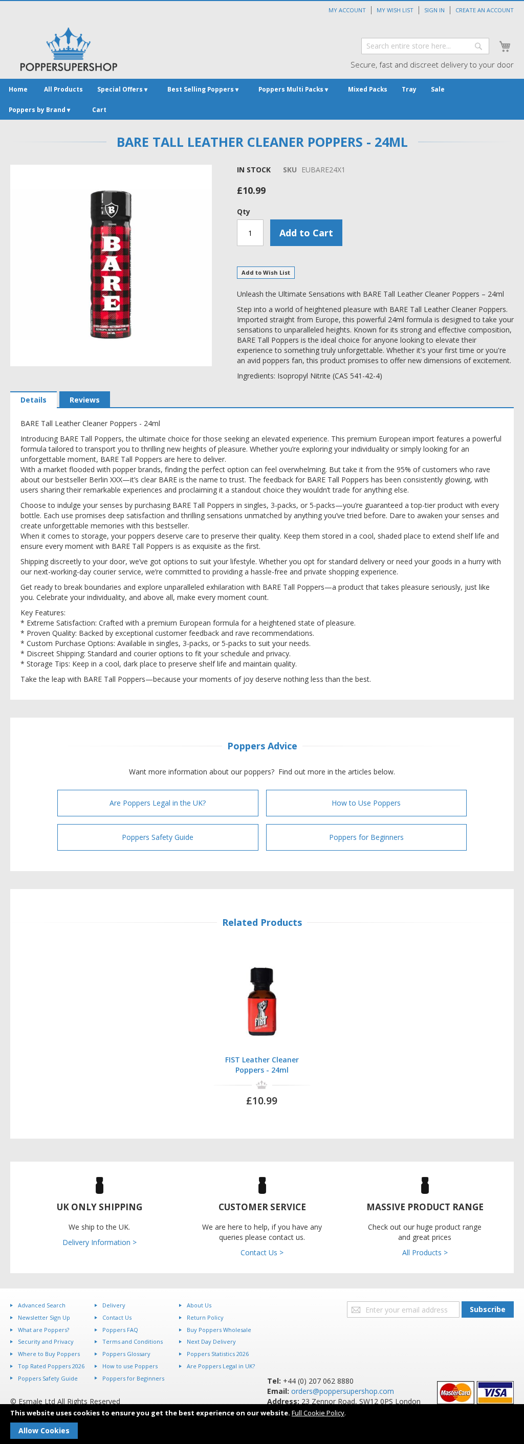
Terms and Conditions (132, 1341)
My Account (347, 10)
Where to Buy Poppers (49, 1354)
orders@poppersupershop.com (342, 1391)
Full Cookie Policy (318, 1412)
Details (33, 400)
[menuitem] (18, 89)
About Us (199, 1305)
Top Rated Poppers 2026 (51, 1366)
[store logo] (68, 49)
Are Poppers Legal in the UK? (158, 803)
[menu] (262, 99)
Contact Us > (262, 1252)
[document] (262, 1424)
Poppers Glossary (126, 1354)
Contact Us (117, 1317)
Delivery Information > (99, 1242)
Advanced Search (42, 1305)
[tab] (33, 399)
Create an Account (484, 10)
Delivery (113, 1305)
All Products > (425, 1252)
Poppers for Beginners (366, 837)
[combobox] (425, 46)
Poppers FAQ (120, 1330)
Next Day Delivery (211, 1341)
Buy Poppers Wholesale (219, 1330)
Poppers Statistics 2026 (218, 1354)
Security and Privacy (46, 1341)
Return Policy (205, 1317)
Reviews (85, 400)
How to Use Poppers (366, 803)
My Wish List (395, 10)
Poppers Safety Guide (157, 837)
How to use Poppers (130, 1366)
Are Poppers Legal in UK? (221, 1366)
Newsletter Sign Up (44, 1317)
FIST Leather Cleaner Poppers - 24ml (262, 1065)
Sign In (434, 10)
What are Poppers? (43, 1330)
